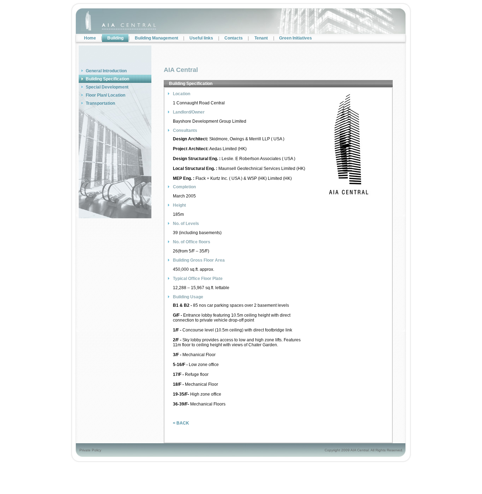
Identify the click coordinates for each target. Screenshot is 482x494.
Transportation (100, 103)
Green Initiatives (295, 38)
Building (115, 38)
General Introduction (106, 70)
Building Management (156, 38)
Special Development (107, 87)
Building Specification (107, 79)
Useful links (201, 38)
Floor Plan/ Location (105, 95)
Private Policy (90, 450)
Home (90, 38)
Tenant (261, 38)
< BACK (181, 423)
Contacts (233, 38)
